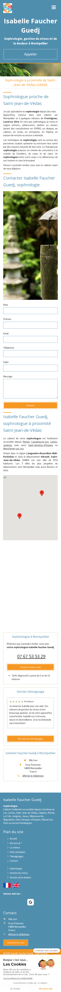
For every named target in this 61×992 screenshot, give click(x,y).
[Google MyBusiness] (30, 902)
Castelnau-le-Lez (40, 441)
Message (7, 376)
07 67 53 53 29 (31, 656)
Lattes (53, 441)
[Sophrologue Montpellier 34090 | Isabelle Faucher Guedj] (7, 8)
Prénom (7, 319)
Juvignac (7, 445)
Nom (5, 304)
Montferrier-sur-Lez (13, 448)
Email (5, 333)
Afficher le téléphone (33, 775)
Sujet (6, 362)
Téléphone (8, 347)
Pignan (26, 441)
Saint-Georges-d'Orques (40, 445)
